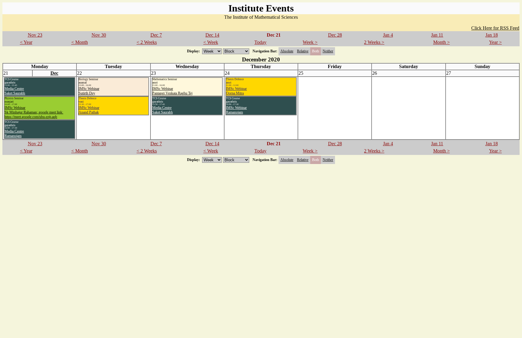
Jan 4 (388, 35)
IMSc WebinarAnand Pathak (89, 110)
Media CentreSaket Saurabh (15, 91)
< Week (210, 42)
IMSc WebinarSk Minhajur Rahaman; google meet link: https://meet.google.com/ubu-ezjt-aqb (34, 112)
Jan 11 (437, 35)
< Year (26, 42)
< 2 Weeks (147, 42)
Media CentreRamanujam (14, 133)
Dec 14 (212, 35)
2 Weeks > (374, 42)
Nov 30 (99, 35)
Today (260, 42)
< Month (79, 42)
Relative (302, 51)
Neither (328, 51)
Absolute (286, 51)
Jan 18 (491, 35)
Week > (310, 42)
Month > (441, 42)
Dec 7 (156, 35)
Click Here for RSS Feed (495, 28)
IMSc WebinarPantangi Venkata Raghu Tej (172, 91)
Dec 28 (335, 35)
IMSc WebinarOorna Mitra (236, 91)
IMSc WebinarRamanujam (236, 110)
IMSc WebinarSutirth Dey (89, 91)
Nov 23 (35, 35)
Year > (495, 42)
